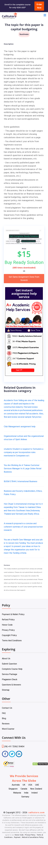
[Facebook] (5, 754)
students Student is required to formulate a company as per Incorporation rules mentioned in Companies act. (23, 452)
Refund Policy (8, 619)
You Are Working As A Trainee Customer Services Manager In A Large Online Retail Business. (22, 468)
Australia (16, 785)
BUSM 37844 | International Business (20, 481)
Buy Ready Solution (24, 262)
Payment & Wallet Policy (13, 614)
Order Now (39, 6)
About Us (6, 658)
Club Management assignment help (19, 426)
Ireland (34, 793)
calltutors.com (36, 812)
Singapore (13, 789)
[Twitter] (12, 754)
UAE (37, 785)
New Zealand (36, 789)
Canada (24, 789)
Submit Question (9, 664)
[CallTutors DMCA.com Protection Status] (40, 765)
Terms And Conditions (12, 640)
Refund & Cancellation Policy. (33, 837)
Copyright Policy (9, 635)
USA (30, 785)
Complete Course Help (12, 669)
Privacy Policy (8, 630)
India (26, 793)
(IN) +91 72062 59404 (14, 746)
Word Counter (8, 729)
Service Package (9, 674)
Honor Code (7, 625)
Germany (25, 796)
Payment (17, 837)
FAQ (4, 713)
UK (24, 785)
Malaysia (17, 793)
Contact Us (7, 708)
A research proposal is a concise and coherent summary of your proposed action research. (23, 526)
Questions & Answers (11, 684)
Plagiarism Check (9, 679)
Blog (4, 718)
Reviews (5, 723)
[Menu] (45, 15)
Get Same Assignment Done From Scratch (24, 278)
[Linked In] (19, 754)
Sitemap (5, 690)
